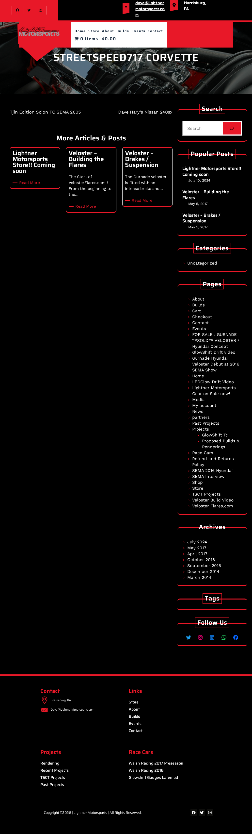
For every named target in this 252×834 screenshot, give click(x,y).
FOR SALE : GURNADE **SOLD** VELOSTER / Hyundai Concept (215, 340)
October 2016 (201, 559)
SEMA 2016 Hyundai (212, 470)
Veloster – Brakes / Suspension (201, 218)
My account (204, 405)
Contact (200, 322)
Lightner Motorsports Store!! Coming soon (211, 171)
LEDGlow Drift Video (213, 381)
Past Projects (205, 423)
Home (198, 375)
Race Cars (202, 452)
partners (201, 417)
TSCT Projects (206, 494)
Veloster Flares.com (212, 505)
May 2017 (196, 547)
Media (198, 399)
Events (199, 328)
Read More (30, 183)
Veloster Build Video (213, 500)
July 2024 (197, 541)
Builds (198, 304)
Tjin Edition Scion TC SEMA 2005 (45, 112)
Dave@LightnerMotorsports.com (72, 709)
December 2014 (203, 571)
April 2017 (197, 553)
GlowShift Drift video (213, 352)
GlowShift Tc (215, 435)
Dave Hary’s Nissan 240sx (145, 112)
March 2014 (199, 577)
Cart (196, 310)
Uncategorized (202, 263)
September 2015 (204, 565)
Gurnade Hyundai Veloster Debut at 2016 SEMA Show (215, 364)
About (198, 299)
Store (197, 488)
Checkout (202, 316)
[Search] (232, 128)
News (197, 411)
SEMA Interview (208, 476)
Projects (200, 429)
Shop (197, 482)
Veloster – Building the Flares (205, 195)
